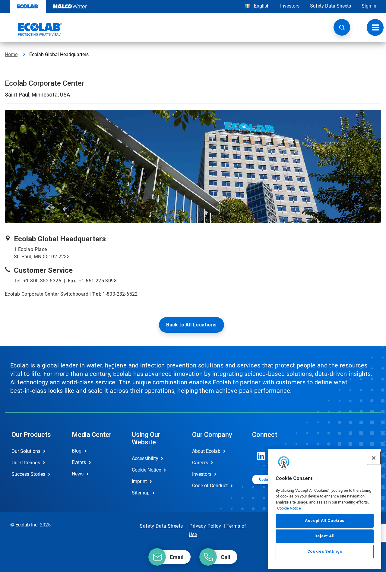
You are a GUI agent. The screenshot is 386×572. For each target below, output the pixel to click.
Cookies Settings (324, 551)
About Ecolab (206, 451)
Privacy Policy (205, 526)
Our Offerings (25, 463)
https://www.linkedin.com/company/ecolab (261, 456)
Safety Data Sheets (330, 6)
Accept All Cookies (324, 521)
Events (79, 462)
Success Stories (28, 474)
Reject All (325, 536)
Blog (76, 451)
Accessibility (145, 458)
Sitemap (141, 493)
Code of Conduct (210, 485)
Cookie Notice (289, 508)
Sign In (369, 6)
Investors (289, 6)
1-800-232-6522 (120, 294)
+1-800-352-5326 (42, 281)
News (78, 474)
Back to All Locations (191, 325)
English (261, 6)
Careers (200, 463)
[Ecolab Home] (33, 29)
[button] (342, 27)
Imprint (139, 481)
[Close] (373, 458)
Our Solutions (25, 451)
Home (11, 54)
